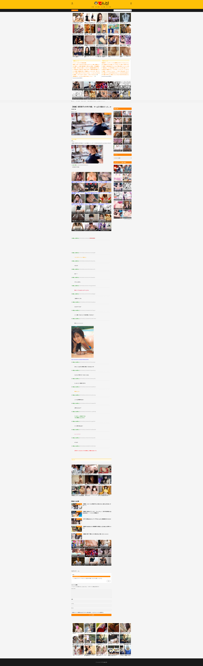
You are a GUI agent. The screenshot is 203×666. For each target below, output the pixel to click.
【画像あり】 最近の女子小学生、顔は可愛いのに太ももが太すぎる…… (101, 45)
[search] (131, 10)
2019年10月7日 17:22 (76, 576)
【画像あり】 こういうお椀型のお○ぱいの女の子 (125, 56)
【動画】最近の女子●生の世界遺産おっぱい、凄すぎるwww (89, 655)
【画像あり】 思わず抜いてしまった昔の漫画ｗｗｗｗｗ (113, 34)
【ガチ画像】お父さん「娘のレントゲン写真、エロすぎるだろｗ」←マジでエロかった (125, 23)
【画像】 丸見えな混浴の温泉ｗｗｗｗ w (89, 633)
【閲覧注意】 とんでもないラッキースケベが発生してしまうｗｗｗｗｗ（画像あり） (89, 46)
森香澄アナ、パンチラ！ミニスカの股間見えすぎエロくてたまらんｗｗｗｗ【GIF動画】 (118, 62)
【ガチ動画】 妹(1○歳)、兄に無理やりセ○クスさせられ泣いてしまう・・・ (77, 23)
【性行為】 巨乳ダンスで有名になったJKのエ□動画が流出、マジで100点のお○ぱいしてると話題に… (101, 34)
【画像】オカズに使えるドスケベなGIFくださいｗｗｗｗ (104, 474)
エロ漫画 (92, 6)
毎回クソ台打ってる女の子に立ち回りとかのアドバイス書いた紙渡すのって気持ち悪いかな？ (90, 64)
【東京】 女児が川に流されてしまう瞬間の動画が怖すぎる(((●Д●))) (89, 644)
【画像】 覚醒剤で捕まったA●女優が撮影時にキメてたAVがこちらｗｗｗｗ (91, 474)
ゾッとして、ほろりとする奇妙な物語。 (80, 62)
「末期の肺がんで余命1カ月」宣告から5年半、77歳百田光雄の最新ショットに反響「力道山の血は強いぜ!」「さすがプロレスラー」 (97, 69)
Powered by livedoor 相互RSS (106, 76)
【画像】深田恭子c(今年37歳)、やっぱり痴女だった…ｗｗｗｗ (96, 101)
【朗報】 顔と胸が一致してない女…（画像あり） (90, 56)
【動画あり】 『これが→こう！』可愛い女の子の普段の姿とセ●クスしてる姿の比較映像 (77, 495)
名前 (72, 599)
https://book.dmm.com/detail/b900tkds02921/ (80, 359)
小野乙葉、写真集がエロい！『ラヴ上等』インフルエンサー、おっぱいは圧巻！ (116, 69)
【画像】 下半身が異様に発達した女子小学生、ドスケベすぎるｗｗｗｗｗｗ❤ (104, 495)
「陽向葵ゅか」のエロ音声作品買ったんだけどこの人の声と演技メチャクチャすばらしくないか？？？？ (121, 67)
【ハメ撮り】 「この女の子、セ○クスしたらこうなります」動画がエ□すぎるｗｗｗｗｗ (125, 656)
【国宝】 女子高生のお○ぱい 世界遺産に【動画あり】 (113, 45)
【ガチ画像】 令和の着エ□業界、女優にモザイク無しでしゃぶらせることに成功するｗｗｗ (78, 204)
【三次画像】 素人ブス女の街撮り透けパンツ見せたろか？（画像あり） (101, 56)
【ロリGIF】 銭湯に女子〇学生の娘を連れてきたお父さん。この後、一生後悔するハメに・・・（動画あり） (91, 204)
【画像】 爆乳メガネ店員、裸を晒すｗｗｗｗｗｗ (77, 633)
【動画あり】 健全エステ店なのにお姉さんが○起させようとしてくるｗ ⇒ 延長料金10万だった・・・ (91, 182)
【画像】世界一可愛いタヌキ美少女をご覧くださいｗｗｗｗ (95, 534)
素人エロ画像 (108, 6)
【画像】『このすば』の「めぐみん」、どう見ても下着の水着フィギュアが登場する (117, 71)
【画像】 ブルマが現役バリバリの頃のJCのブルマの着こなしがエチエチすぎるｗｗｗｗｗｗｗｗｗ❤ (78, 474)
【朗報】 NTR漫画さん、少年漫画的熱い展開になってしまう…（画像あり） (125, 45)
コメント (73, 588)
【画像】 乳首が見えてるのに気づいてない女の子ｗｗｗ (91, 484)
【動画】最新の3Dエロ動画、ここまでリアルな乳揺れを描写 (77, 193)
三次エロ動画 (103, 6)
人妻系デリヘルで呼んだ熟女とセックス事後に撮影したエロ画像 (89, 34)
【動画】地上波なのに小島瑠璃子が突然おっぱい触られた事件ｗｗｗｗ (97, 527)
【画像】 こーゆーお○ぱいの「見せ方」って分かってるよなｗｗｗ (85, 74)
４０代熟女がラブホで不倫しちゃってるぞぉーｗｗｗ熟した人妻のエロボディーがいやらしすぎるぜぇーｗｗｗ (122, 64)
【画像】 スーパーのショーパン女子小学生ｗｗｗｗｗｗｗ (101, 633)
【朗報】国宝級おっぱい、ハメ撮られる (113, 644)
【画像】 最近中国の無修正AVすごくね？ (104, 484)
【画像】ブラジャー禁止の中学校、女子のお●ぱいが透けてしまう (113, 655)
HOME (73, 101)
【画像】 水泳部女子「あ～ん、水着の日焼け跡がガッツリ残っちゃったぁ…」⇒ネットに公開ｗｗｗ (125, 34)
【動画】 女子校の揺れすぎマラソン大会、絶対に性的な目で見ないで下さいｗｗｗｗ (113, 23)
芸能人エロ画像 (83, 101)
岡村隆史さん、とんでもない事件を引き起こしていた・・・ (84, 76)
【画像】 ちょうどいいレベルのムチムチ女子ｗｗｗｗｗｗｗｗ (91, 495)
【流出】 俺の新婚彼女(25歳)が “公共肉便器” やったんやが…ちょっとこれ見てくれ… (78, 644)
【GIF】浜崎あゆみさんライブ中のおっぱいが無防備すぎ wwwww (97, 519)
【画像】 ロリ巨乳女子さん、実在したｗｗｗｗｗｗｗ (101, 655)
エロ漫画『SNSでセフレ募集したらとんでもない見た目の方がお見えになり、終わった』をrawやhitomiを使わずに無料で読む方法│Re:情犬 (127, 74)
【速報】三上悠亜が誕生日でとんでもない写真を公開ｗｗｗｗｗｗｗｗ (115, 66)
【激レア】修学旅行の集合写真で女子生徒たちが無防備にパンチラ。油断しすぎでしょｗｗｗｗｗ (91, 193)
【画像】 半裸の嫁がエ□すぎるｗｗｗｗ (77, 484)
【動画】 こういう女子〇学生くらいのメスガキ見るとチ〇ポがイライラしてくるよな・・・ (89, 23)
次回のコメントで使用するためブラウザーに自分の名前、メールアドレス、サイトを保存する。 (88, 612)
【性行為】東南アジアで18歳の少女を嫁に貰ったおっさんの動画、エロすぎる (77, 34)
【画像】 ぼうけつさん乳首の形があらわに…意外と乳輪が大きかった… (101, 23)
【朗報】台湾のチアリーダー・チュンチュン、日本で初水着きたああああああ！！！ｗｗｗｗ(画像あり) (97, 512)
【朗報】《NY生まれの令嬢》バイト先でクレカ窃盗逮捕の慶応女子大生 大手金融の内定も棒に (90, 67)
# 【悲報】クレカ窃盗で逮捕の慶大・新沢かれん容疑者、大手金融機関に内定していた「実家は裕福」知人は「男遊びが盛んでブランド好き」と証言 (99, 66)
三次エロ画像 (97, 6)
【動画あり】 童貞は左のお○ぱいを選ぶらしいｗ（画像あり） (78, 56)
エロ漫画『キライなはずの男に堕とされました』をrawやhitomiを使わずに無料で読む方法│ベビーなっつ (121, 72)
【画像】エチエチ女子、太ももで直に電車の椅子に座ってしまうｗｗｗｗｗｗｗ (125, 633)
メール (72, 603)
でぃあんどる (104, 662)
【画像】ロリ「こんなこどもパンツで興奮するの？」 (104, 193)
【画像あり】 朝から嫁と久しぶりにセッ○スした (113, 56)
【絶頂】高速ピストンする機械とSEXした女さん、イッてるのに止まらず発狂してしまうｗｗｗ (104, 182)
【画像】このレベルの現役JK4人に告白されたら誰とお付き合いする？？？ (97, 504)
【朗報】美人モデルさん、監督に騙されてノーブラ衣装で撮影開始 (104, 204)
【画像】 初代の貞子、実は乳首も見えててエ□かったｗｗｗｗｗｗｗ (77, 45)
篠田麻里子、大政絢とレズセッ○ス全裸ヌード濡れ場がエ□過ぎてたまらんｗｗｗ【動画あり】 (113, 633)
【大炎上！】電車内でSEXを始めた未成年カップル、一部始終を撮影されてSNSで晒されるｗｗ (125, 644)
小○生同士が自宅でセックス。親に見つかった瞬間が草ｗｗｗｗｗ (101, 644)
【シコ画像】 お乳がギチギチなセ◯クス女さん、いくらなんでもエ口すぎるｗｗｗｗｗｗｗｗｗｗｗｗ (91, 72)
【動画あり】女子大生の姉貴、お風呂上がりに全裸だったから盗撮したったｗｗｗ (78, 182)
